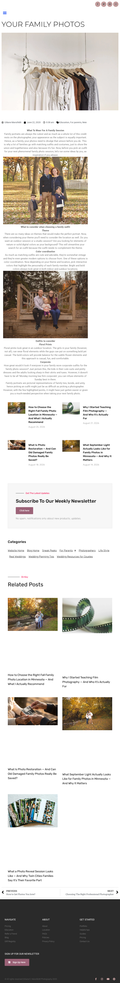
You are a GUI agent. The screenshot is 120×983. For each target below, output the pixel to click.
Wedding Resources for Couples (75, 556)
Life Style (103, 550)
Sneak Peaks (49, 550)
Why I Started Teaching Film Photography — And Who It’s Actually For (86, 682)
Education (64, 122)
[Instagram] (115, 4)
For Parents (66, 550)
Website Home (16, 550)
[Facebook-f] (97, 4)
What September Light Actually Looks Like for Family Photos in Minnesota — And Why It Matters (97, 452)
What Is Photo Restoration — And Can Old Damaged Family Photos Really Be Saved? (42, 452)
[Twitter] (103, 4)
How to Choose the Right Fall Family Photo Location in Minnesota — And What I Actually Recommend (42, 415)
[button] (5, 13)
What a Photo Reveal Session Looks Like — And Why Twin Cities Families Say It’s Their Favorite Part (30, 876)
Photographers (87, 550)
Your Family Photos (43, 24)
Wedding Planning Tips (41, 556)
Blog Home (33, 550)
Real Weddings (17, 556)
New (84, 122)
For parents (75, 122)
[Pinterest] (109, 4)
